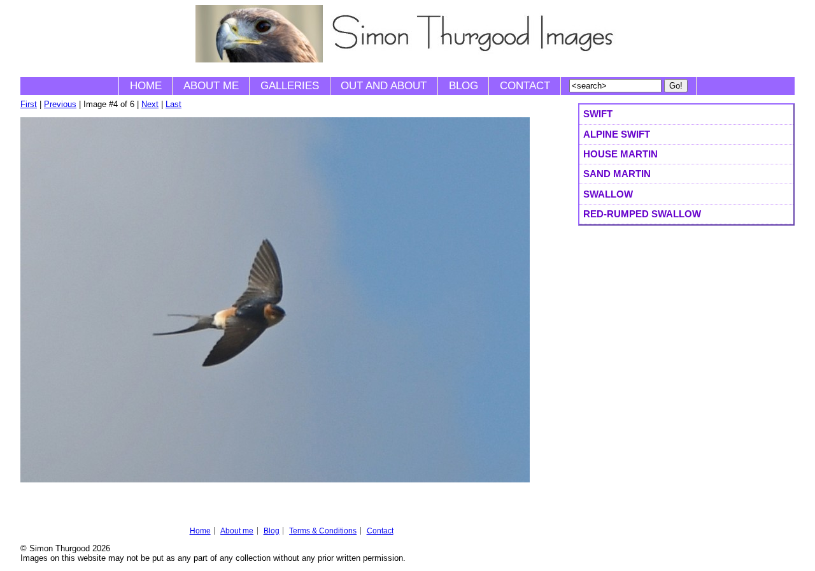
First (28, 104)
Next (150, 104)
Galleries (289, 86)
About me (211, 86)
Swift (598, 113)
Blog (463, 86)
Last (173, 104)
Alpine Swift (616, 134)
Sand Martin (617, 173)
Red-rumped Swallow (642, 213)
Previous (60, 104)
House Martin (620, 153)
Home (146, 86)
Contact (525, 86)
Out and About (384, 86)
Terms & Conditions (323, 531)
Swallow (608, 194)
